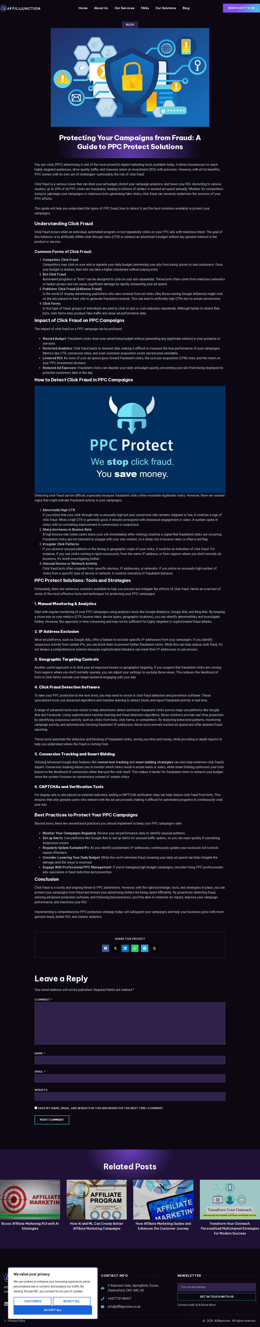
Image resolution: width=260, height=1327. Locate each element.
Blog (186, 8)
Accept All (53, 1310)
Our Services (125, 8)
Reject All (71, 1301)
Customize (32, 1301)
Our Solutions (165, 8)
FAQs (145, 8)
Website (41, 1089)
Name (40, 1053)
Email (40, 1071)
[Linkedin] (6, 1304)
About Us (101, 8)
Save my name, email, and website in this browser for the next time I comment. (101, 1108)
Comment (43, 999)
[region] (53, 1293)
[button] (105, 948)
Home (83, 8)
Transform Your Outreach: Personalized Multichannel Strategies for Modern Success (230, 1228)
